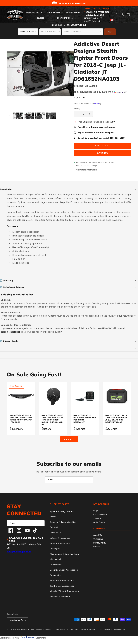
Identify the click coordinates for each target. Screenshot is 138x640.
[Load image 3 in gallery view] (40, 115)
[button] (35, 12)
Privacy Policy (99, 543)
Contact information (121, 629)
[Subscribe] (90, 480)
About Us (97, 535)
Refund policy (59, 629)
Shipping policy (103, 629)
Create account (100, 515)
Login (95, 511)
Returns (97, 547)
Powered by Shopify (43, 630)
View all (69, 439)
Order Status (99, 522)
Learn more (41, 638)
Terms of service (88, 629)
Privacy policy (73, 629)
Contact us (98, 539)
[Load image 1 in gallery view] (18, 115)
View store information (87, 170)
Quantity (77, 109)
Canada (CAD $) (16, 620)
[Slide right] (60, 116)
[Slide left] (10, 116)
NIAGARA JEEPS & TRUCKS (23, 630)
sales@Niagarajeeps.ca (13, 332)
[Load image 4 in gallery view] (51, 115)
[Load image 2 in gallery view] (29, 115)
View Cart (97, 518)
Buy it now (102, 153)
